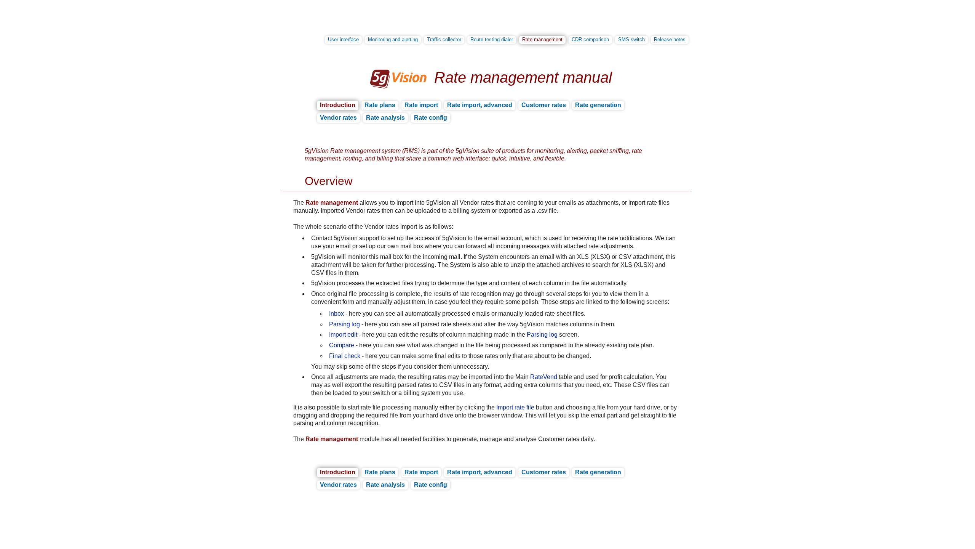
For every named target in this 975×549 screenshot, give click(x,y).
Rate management (542, 39)
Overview (329, 181)
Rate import (421, 105)
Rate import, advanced (479, 105)
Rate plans (379, 105)
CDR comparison (590, 39)
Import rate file (515, 407)
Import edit (343, 334)
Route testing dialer (491, 39)
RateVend (543, 377)
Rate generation (598, 105)
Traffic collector (444, 39)
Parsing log (344, 324)
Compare (341, 345)
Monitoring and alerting (393, 39)
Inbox (336, 313)
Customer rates (543, 105)
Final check (344, 356)
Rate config (430, 117)
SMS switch (631, 39)
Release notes (670, 39)
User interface (343, 39)
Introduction (337, 105)
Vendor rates (338, 117)
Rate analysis (385, 117)
